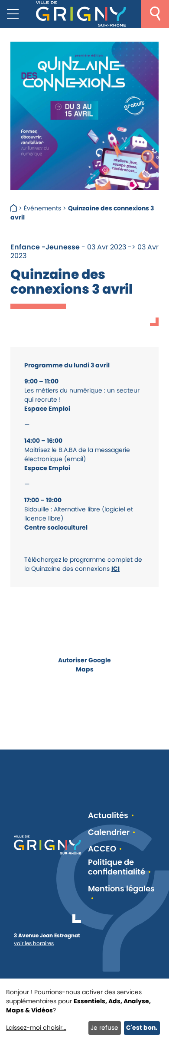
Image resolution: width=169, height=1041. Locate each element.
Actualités (108, 816)
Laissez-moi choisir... (36, 1027)
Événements (42, 208)
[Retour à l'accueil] (81, 14)
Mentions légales (121, 889)
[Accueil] (14, 208)
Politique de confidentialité (116, 867)
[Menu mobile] (13, 14)
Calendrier (109, 833)
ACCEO (102, 849)
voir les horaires (34, 943)
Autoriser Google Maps (84, 665)
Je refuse (104, 1027)
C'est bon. (141, 1027)
